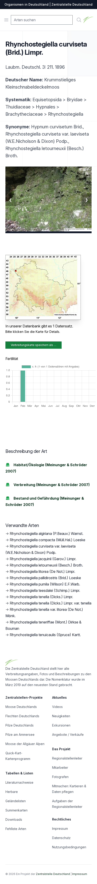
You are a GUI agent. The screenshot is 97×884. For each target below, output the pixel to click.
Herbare (11, 792)
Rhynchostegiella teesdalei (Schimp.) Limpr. (45, 590)
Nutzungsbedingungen (69, 847)
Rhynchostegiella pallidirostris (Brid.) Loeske (45, 578)
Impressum (60, 828)
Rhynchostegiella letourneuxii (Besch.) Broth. (46, 565)
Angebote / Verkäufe (68, 734)
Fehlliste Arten (15, 829)
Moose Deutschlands (21, 707)
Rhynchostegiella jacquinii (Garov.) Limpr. (43, 559)
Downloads (13, 819)
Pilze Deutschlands (19, 725)
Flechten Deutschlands (22, 716)
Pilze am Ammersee (20, 734)
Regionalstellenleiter (67, 758)
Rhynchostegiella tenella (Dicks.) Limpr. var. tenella (50, 603)
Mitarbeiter (60, 767)
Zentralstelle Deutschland (53, 874)
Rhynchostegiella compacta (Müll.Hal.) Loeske (47, 540)
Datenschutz (61, 838)
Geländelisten (15, 801)
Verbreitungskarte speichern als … (33, 345)
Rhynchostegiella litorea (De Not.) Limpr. (42, 571)
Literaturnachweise (19, 782)
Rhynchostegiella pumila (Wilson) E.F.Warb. (45, 584)
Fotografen (60, 777)
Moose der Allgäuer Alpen (24, 744)
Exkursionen (61, 725)
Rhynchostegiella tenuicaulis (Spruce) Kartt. (45, 634)
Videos (57, 707)
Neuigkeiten (61, 716)
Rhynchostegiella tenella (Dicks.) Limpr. (41, 597)
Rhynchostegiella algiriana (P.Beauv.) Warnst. (46, 533)
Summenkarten (16, 810)
